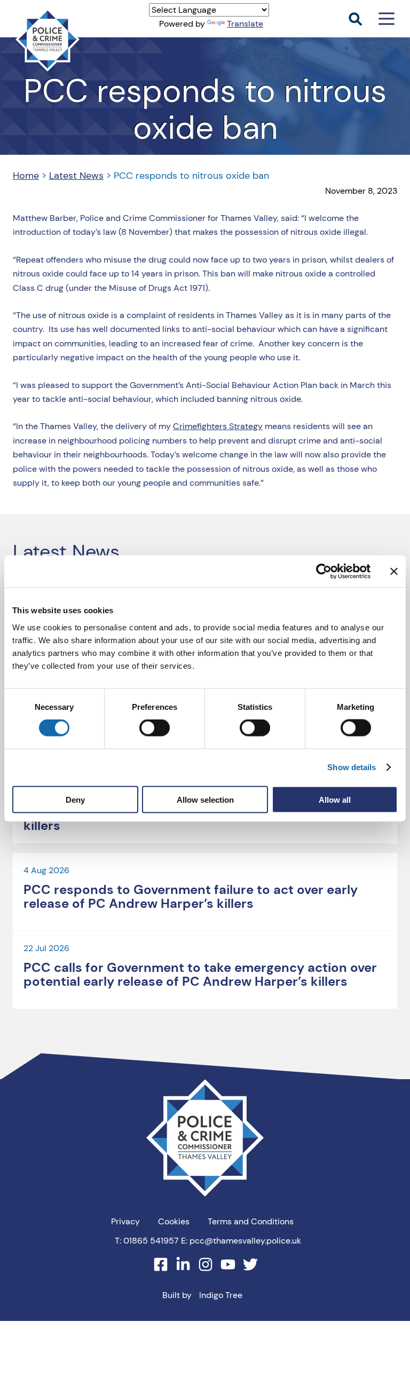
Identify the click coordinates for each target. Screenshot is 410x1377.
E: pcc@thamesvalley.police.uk (241, 1240)
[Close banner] (394, 571)
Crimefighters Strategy (218, 426)
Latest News (76, 175)
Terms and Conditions (251, 1221)
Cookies (174, 1221)
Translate (245, 23)
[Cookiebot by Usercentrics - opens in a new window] (323, 572)
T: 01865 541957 (147, 1240)
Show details (351, 767)
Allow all (335, 799)
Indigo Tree (220, 1295)
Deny (75, 799)
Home (26, 175)
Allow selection (205, 799)
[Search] (355, 19)
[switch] (154, 728)
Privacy (125, 1221)
